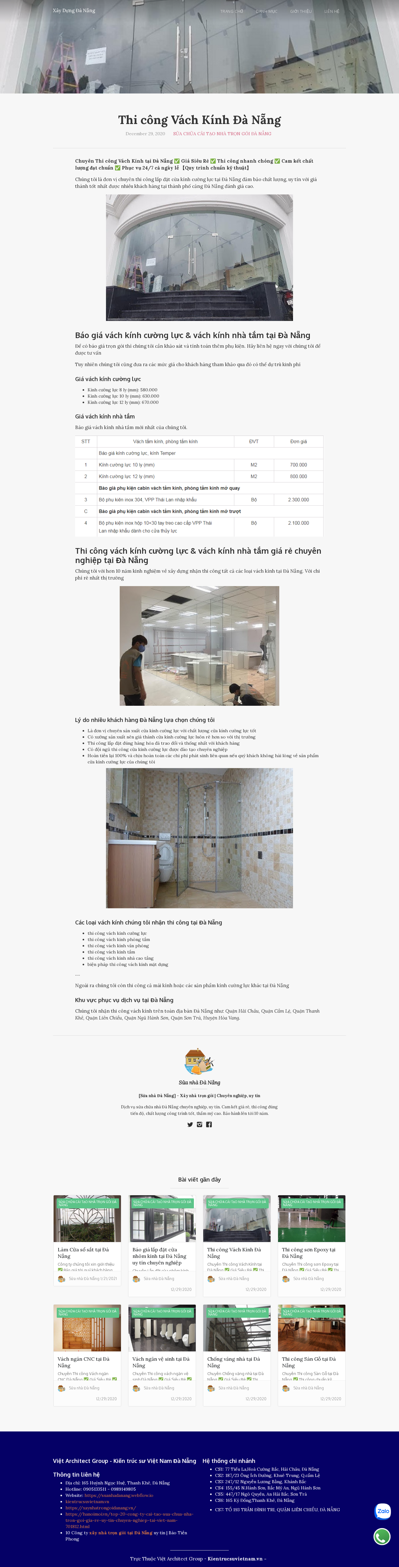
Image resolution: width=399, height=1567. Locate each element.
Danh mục (267, 11)
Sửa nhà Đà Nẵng (199, 1082)
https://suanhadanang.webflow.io (118, 1495)
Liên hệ (332, 11)
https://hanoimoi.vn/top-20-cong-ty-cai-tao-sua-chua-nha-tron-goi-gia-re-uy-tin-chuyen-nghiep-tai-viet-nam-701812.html (129, 1520)
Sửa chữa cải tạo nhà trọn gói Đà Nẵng (222, 133)
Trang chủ (231, 11)
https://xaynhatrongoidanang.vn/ (100, 1508)
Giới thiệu (301, 11)
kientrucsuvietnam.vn (87, 1501)
